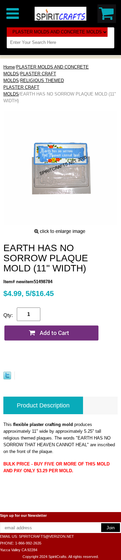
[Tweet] (7, 377)
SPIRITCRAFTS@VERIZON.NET (46, 536)
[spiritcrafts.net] (60, 13)
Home (9, 67)
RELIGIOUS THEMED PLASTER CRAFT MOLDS (33, 87)
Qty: (8, 315)
